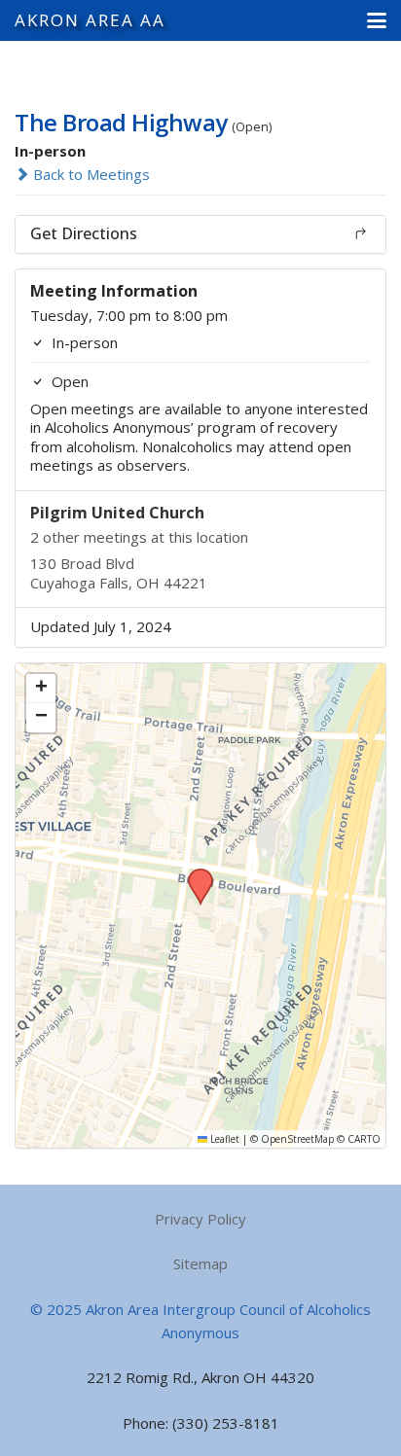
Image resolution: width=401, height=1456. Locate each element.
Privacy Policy (200, 1218)
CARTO (364, 1139)
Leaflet (223, 1139)
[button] (376, 20)
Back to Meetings (89, 174)
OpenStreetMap (297, 1139)
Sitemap (200, 1263)
